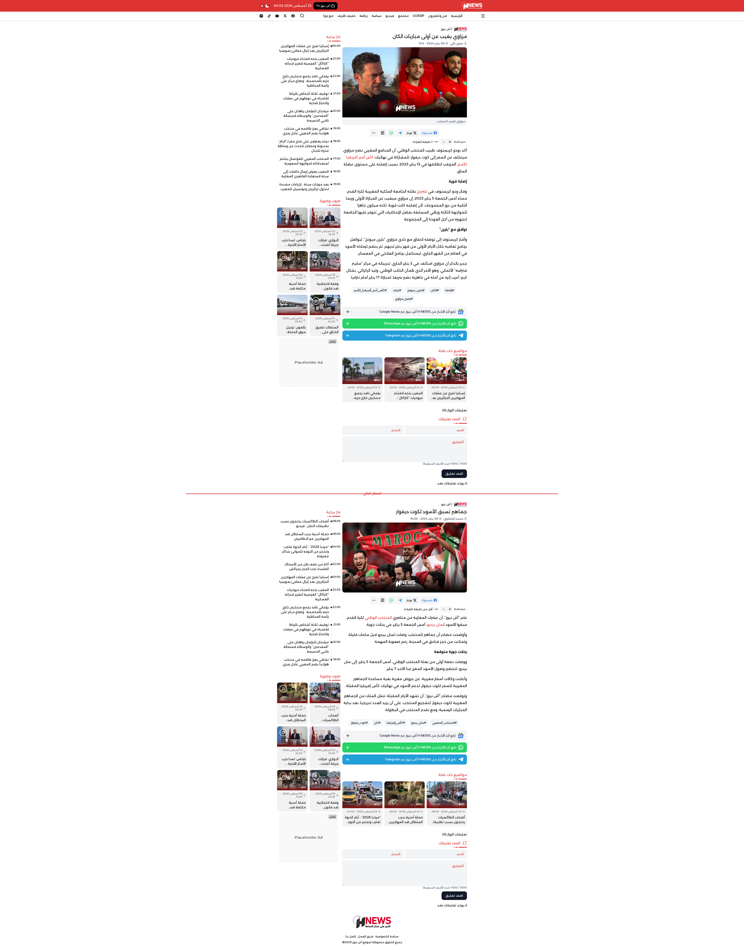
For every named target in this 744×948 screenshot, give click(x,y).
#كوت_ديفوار (359, 722)
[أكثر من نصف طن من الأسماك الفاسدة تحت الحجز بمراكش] (308, 568)
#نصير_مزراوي (404, 299)
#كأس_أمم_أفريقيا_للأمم (370, 290)
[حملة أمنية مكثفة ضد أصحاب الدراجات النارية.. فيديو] (292, 272)
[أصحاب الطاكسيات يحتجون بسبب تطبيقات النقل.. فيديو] (447, 803)
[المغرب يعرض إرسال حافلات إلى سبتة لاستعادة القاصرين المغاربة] (308, 175)
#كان (377, 722)
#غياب (397, 290)
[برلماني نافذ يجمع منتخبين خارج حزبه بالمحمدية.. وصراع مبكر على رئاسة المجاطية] (362, 379)
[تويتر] (285, 15)
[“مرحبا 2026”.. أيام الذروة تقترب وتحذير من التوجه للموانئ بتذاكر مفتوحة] (362, 803)
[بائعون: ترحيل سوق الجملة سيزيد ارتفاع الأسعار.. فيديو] (292, 315)
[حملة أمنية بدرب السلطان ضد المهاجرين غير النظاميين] (404, 803)
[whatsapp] (391, 133)
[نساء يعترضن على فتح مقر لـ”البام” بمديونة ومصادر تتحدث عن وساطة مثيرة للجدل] (308, 147)
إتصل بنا (350, 936)
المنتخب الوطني (378, 618)
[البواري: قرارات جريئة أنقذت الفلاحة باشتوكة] (325, 228)
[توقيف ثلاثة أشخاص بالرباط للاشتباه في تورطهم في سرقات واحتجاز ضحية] (308, 99)
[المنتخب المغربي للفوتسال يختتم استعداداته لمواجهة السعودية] (308, 162)
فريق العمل (365, 936)
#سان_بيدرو (418, 722)
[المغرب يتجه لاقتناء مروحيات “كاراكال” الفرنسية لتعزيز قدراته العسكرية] (404, 379)
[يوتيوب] (277, 15)
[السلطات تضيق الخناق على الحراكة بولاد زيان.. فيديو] (325, 315)
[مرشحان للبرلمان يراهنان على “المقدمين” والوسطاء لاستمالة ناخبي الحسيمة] (308, 117)
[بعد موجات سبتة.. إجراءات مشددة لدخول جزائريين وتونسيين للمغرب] (308, 188)
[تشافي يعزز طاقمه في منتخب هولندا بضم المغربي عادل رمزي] (308, 132)
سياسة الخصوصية (387, 936)
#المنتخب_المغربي (444, 722)
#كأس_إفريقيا (396, 722)
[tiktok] (269, 15)
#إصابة (449, 290)
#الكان (435, 290)
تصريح (422, 191)
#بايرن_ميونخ (416, 290)
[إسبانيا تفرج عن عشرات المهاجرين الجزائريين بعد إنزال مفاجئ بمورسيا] (447, 379)
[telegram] (400, 133)
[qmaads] (372, 921)
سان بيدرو (435, 625)
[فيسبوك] (293, 15)
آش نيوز (445, 29)
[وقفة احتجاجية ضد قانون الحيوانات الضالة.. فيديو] (325, 272)
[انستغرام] (261, 15)
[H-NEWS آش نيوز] (471, 6)
